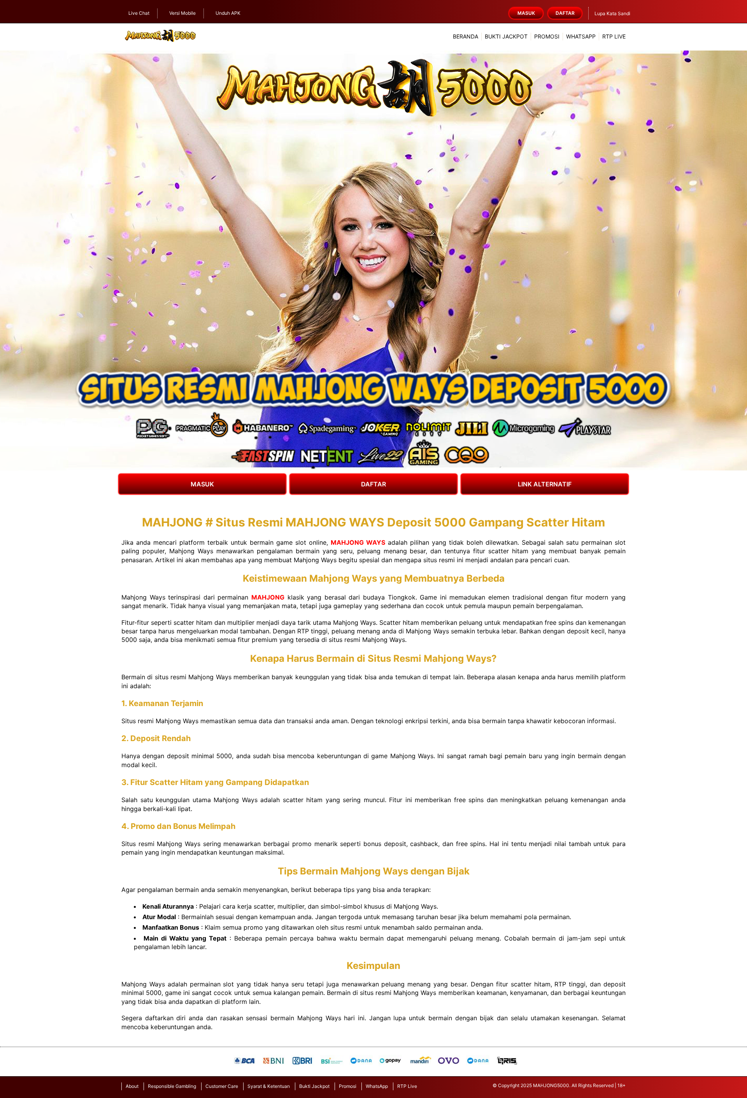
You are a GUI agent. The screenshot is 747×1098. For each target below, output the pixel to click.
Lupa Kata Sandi (612, 13)
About (132, 1086)
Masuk (526, 13)
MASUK (202, 484)
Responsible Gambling (172, 1086)
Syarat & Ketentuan (268, 1086)
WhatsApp (581, 36)
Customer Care (221, 1086)
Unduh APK (228, 13)
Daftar (565, 13)
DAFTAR (373, 484)
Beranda (465, 36)
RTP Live (614, 36)
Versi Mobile (182, 13)
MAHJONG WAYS (358, 542)
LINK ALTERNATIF (545, 484)
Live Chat (138, 13)
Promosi (546, 36)
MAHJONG (267, 597)
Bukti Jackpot (506, 36)
